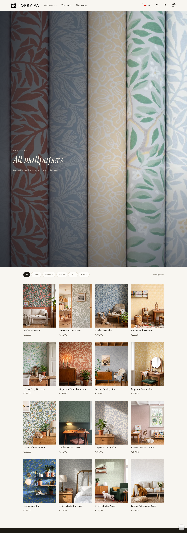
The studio (66, 5)
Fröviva (62, 275)
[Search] (157, 5)
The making (81, 5)
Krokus (84, 275)
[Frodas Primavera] (39, 306)
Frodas (36, 275)
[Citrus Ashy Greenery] (39, 364)
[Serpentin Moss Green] (75, 306)
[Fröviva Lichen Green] (111, 481)
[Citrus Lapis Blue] (39, 481)
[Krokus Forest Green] (75, 423)
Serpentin (49, 275)
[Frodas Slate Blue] (111, 306)
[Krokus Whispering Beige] (147, 481)
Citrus (73, 275)
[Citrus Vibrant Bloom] (39, 423)
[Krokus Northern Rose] (147, 423)
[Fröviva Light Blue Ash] (75, 481)
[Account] (165, 5)
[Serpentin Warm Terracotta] (75, 364)
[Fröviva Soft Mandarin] (147, 306)
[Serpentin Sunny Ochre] (147, 364)
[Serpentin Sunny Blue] (111, 423)
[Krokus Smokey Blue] (111, 364)
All (27, 275)
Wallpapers (49, 5)
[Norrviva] (25, 5)
